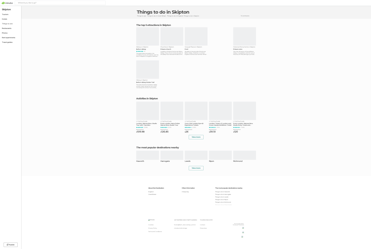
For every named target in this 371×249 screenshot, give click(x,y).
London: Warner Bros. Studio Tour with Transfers (146, 124)
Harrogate (165, 161)
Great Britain (152, 194)
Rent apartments (8, 38)
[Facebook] (232, 220)
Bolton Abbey (141, 49)
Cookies (151, 225)
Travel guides (7, 42)
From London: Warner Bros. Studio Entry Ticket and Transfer (243, 124)
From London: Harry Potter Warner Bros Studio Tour (170, 124)
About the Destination (156, 188)
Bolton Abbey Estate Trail (145, 82)
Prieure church (165, 49)
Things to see (7, 24)
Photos (5, 33)
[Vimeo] (239, 220)
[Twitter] (236, 220)
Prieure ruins (237, 49)
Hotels (4, 19)
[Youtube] (242, 220)
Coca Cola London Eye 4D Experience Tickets (194, 124)
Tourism (5, 14)
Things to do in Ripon (221, 199)
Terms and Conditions (155, 231)
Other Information (188, 188)
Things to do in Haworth (222, 191)
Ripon (211, 161)
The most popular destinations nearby (157, 147)
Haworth (140, 161)
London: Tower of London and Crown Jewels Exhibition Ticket (220, 124)
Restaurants (6, 28)
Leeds (187, 161)
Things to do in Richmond (223, 202)
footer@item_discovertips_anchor (185, 225)
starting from (140, 129)
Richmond (238, 161)
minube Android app (180, 228)
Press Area (203, 228)
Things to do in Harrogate (223, 194)
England (150, 191)
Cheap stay (185, 191)
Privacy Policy (152, 228)
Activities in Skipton (147, 98)
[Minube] (7, 3)
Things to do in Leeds (221, 197)
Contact (202, 225)
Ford (186, 49)
